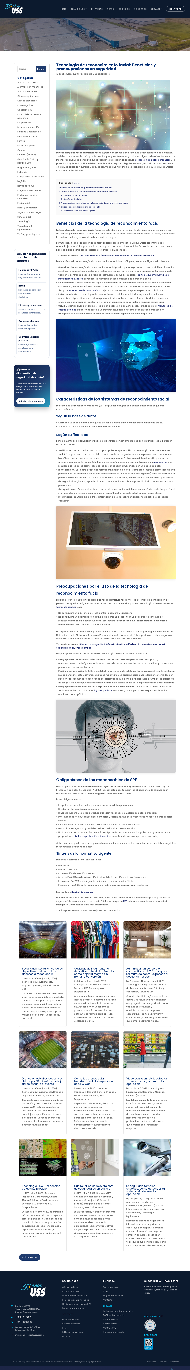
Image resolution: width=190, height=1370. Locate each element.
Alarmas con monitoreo (30, 86)
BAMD (99, 1361)
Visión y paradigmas (28, 234)
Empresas (97, 9)
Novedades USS (25, 185)
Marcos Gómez (33, 978)
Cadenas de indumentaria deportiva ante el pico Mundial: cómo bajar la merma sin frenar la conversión (94, 972)
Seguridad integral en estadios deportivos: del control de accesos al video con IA (42, 971)
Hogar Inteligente (26, 167)
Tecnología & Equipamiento (95, 73)
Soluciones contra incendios (75, 1300)
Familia (21, 140)
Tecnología (23, 221)
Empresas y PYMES (27, 136)
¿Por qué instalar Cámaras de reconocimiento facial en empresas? (117, 255)
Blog (105, 1291)
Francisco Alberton (140, 981)
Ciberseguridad (25, 105)
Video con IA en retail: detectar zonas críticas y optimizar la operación (146, 1081)
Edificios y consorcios (29, 131)
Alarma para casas (28, 82)
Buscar (41, 69)
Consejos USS (24, 109)
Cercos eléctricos (27, 100)
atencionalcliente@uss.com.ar (29, 1335)
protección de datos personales (152, 159)
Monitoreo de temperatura (74, 1295)
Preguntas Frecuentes (29, 190)
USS (125, 901)
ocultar (77, 183)
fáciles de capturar (66, 607)
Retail (110, 9)
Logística (22, 181)
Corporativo (24, 122)
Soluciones (78, 9)
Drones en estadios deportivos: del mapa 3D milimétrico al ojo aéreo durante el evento (42, 1081)
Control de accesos (82, 892)
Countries (66, 1336)
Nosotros (140, 9)
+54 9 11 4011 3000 (23, 1322)
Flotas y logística (26, 145)
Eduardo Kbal (84, 981)
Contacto (175, 9)
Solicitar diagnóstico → (31, 401)
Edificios (124, 9)
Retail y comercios (27, 207)
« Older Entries (29, 1257)
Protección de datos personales (118, 1311)
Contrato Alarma (110, 1319)
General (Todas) (26, 154)
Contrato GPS (109, 1328)
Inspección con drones (73, 1308)
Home (63, 9)
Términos (163, 1362)
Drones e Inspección (28, 127)
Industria (22, 172)
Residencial (23, 203)
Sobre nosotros (110, 1287)
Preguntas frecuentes (113, 1295)
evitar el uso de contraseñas (84, 290)
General (21, 150)
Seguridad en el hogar (29, 212)
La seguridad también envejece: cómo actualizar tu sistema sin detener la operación (145, 1190)
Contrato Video (110, 1323)
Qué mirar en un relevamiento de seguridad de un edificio (94, 1187)
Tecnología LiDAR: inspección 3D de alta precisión (41, 1187)
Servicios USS (24, 216)
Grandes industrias (71, 1323)
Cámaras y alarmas (70, 1287)
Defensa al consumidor (114, 1332)
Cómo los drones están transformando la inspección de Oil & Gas (93, 1081)
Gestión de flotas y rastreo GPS (76, 1304)
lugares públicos (103, 690)
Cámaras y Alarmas (28, 96)
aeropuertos (160, 462)
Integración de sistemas (30, 176)
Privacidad (151, 1362)
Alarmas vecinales (27, 91)
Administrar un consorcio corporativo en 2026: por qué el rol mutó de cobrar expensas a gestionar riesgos (147, 972)
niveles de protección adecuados (92, 836)
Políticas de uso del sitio (114, 1315)
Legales (155, 9)
